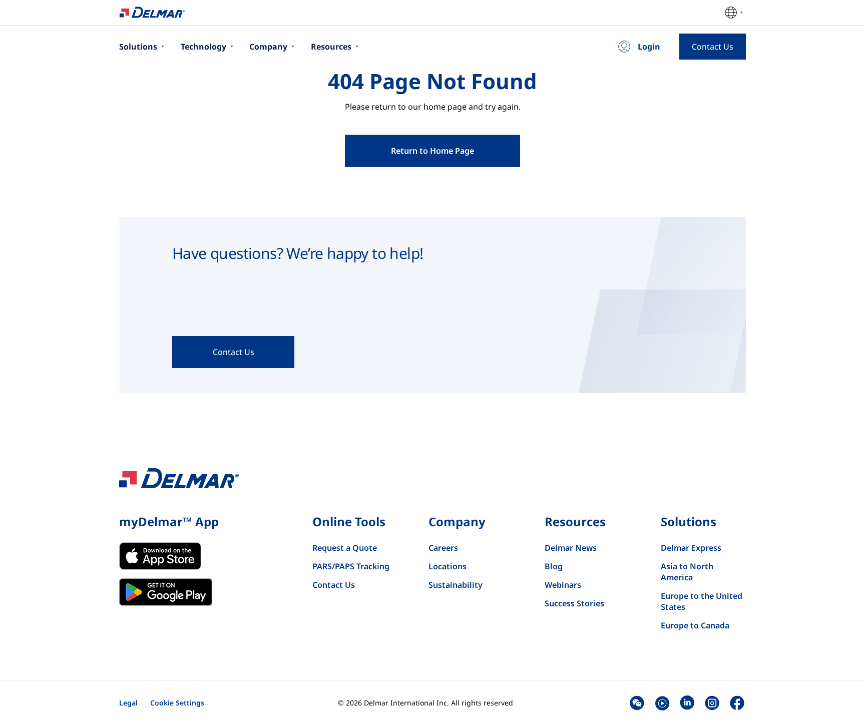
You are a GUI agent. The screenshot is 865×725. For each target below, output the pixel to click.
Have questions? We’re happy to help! (297, 253)
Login (649, 46)
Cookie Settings (177, 702)
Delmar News (571, 547)
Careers (443, 547)
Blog (554, 566)
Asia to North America (687, 572)
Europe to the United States (701, 601)
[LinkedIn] (687, 702)
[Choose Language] (734, 12)
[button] (637, 702)
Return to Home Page (432, 150)
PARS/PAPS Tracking (350, 566)
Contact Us (333, 584)
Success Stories (574, 603)
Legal (128, 702)
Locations (447, 566)
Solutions (138, 46)
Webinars (563, 584)
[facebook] (737, 702)
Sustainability (455, 584)
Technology (203, 46)
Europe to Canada (695, 625)
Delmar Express (691, 547)
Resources (331, 46)
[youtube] (662, 702)
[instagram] (712, 702)
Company (268, 46)
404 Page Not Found (432, 81)
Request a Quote (344, 547)
